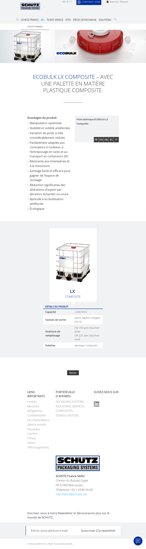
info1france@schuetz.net (71, 494)
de (106, 139)
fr (70, 1)
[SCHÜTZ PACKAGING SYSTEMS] (30, 6)
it (116, 139)
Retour (73, 372)
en (64, 1)
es (111, 139)
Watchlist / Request (119, 1)
